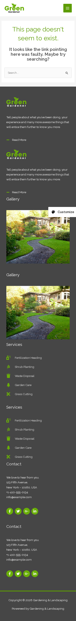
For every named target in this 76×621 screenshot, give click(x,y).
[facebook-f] (10, 511)
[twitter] (19, 511)
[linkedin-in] (35, 511)
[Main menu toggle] (67, 8)
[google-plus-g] (27, 511)
